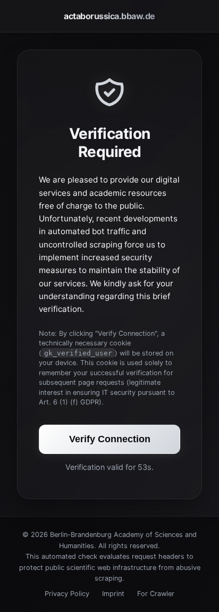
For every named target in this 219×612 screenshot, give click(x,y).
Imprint (113, 594)
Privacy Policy (67, 594)
